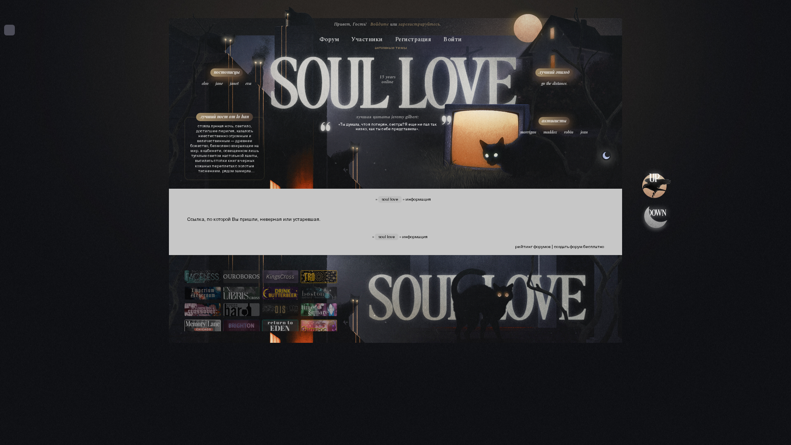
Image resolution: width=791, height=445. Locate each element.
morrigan (528, 132)
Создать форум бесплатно (579, 246)
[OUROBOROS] (241, 277)
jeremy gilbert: (405, 116)
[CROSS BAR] (241, 310)
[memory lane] (203, 327)
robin (568, 132)
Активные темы (391, 47)
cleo (205, 83)
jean (584, 132)
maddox (550, 132)
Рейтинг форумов (532, 246)
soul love (389, 199)
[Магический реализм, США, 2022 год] (280, 327)
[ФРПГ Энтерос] (319, 327)
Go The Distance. (554, 83)
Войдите (379, 24)
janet (234, 83)
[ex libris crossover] (241, 294)
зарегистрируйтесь (419, 24)
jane (219, 83)
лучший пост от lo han (224, 116)
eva (248, 83)
